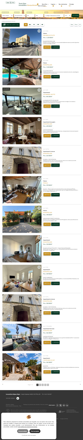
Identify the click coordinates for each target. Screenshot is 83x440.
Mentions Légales (10, 404)
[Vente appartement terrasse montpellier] (22, 337)
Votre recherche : (5, 12)
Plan (20, 406)
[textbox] (54, 15)
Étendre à (66, 12)
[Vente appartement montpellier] (22, 248)
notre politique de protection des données (27, 426)
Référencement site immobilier (73, 412)
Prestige (71, 4)
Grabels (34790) (64, 418)
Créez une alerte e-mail (12, 24)
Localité (46, 12)
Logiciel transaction (70, 409)
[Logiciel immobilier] (62, 411)
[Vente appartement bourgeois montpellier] (22, 130)
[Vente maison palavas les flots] (22, 42)
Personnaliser (22, 431)
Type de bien (16, 12)
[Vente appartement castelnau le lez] (22, 366)
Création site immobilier (71, 411)
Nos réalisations (63, 4)
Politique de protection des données (31, 404)
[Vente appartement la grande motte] (22, 101)
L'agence (53, 4)
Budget (28, 12)
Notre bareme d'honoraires (12, 406)
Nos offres (45, 4)
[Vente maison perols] (22, 189)
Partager (56, 76)
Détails (48, 76)
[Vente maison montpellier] (22, 71)
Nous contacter (42, 5)
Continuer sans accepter (29, 435)
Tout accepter (35, 431)
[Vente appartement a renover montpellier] (22, 160)
